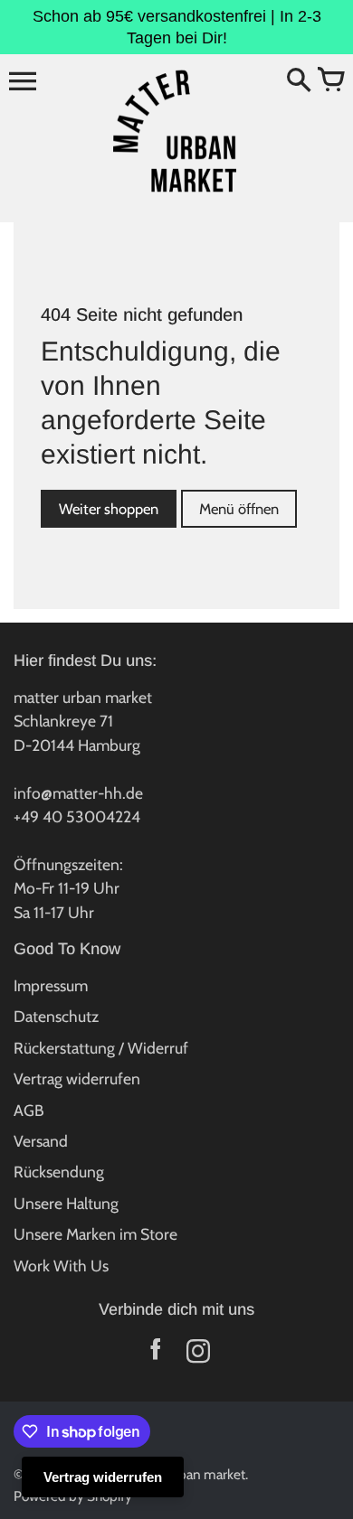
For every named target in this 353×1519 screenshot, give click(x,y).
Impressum (51, 985)
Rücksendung (59, 1171)
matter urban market (184, 1474)
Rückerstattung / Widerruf (101, 1047)
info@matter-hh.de (78, 792)
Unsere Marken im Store (95, 1233)
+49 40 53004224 (77, 816)
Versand (41, 1140)
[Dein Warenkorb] (330, 81)
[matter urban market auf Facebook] (155, 1354)
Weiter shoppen (108, 509)
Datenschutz (56, 1016)
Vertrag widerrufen (77, 1078)
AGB (29, 1110)
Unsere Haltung (66, 1203)
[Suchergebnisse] (298, 81)
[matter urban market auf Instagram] (198, 1354)
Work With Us (61, 1265)
